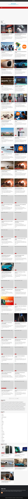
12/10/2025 (6, 206)
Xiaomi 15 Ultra (16, 409)
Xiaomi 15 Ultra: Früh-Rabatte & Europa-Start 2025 (7, 205)
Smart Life (2, 431)
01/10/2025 (6, 324)
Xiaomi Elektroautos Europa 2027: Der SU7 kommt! (20, 390)
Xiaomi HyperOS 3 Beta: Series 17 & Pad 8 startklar (7, 222)
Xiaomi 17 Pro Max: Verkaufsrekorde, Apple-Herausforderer (6, 373)
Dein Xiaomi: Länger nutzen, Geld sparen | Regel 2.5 (20, 306)
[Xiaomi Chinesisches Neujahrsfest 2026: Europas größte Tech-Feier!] (7, 29)
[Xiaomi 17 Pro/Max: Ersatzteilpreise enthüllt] (20, 350)
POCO (2, 428)
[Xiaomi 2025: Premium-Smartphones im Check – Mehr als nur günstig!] (7, 385)
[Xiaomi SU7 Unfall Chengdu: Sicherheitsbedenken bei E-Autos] (20, 182)
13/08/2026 (6, 469)
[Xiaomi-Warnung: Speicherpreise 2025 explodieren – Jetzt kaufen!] (20, 80)
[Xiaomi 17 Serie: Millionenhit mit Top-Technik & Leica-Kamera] (7, 301)
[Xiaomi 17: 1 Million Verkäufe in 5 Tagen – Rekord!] (20, 233)
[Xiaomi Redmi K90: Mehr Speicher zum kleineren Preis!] (20, 132)
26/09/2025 (20, 374)
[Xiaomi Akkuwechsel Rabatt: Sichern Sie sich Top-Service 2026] (20, 29)
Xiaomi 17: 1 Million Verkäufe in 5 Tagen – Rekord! (20, 239)
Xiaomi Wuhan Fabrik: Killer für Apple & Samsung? (6, 138)
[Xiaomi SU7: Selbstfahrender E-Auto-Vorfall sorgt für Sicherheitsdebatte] (7, 266)
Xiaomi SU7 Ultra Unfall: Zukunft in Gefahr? (19, 171)
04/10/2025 (6, 291)
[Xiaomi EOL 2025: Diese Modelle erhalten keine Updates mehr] (20, 334)
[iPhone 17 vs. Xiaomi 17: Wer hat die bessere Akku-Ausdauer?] (7, 334)
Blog (15, 32)
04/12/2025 (19, 53)
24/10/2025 (6, 155)
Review (2, 406)
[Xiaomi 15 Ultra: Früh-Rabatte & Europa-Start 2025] (7, 199)
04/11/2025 (20, 87)
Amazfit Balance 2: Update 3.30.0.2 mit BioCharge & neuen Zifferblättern (6, 103)
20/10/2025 (6, 172)
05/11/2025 (6, 87)
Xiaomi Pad (2, 441)
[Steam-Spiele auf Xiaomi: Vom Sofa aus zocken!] (20, 115)
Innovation (23, 403)
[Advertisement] (14, 14)
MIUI (2, 427)
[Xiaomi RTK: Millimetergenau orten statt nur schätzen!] (20, 148)
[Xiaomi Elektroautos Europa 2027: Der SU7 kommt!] (20, 385)
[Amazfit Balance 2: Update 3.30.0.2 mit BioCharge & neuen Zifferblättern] (7, 98)
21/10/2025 (20, 155)
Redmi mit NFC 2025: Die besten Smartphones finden (19, 290)
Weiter (2, 40)
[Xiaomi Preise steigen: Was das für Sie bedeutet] (7, 148)
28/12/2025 (7, 53)
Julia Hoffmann (3, 53)
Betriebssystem (3, 403)
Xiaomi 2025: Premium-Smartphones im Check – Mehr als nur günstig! (6, 390)
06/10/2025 (20, 240)
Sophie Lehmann (3, 456)
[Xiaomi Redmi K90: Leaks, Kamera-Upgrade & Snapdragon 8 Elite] (7, 250)
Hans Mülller (3, 87)
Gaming (14, 403)
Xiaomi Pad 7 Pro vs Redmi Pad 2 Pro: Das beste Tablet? (7, 290)
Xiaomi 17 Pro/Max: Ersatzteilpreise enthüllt (20, 356)
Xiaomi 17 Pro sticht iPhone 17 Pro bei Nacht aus (20, 272)
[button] (1, 8)
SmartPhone (4, 388)
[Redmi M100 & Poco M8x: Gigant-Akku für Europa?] (7, 449)
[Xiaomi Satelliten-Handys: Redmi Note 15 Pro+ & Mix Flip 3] (7, 64)
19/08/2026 (7, 456)
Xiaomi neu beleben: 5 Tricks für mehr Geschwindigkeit (6, 323)
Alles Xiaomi (13, 3)
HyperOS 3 (20, 403)
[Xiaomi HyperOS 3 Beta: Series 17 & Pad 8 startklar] (7, 216)
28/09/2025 (6, 374)
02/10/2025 (20, 291)
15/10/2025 (20, 172)
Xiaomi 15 (12, 409)
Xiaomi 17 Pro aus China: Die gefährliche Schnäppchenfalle (20, 205)
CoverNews (17, 497)
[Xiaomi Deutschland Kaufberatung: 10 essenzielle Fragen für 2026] (7, 476)
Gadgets (2, 421)
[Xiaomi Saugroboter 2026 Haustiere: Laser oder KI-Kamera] (7, 463)
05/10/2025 (6, 257)
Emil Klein (16, 53)
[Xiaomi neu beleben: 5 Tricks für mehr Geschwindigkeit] (7, 317)
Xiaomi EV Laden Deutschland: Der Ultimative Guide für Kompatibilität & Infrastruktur (20, 468)
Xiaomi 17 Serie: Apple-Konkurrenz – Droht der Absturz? (7, 356)
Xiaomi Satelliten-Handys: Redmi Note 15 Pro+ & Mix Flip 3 (7, 69)
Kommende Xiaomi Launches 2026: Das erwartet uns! (6, 52)
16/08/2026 (20, 456)
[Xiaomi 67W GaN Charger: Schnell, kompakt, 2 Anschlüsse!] (20, 250)
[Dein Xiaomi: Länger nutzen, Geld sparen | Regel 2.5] (20, 301)
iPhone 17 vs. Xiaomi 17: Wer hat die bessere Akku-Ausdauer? (6, 340)
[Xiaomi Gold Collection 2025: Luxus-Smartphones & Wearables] (7, 115)
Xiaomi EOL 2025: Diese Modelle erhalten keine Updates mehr (20, 340)
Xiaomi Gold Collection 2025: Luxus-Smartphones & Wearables (6, 121)
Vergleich (2, 409)
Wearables (6, 409)
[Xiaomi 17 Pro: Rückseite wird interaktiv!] (20, 98)
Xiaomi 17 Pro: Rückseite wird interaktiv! (20, 103)
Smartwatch (21, 406)
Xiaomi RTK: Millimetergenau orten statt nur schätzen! (20, 154)
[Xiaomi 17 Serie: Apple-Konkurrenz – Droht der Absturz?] (7, 350)
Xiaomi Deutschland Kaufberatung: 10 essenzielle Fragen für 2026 (6, 481)
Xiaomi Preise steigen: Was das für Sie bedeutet (6, 154)
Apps (2, 418)
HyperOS (17, 403)
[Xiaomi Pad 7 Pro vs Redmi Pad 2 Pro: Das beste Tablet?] (7, 284)
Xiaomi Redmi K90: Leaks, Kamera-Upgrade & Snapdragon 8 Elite (6, 256)
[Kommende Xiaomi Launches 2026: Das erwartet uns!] (7, 46)
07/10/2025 (6, 240)
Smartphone (13, 406)
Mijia (2, 425)
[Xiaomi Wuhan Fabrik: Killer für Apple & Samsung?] (7, 132)
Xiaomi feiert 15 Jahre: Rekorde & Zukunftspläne (19, 222)
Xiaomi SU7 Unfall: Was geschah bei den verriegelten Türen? (6, 188)
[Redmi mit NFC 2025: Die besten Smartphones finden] (20, 284)
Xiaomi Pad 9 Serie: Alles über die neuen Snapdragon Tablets (20, 455)
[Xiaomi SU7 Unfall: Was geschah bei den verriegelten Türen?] (7, 182)
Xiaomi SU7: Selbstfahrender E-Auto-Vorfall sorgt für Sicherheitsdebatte (6, 272)
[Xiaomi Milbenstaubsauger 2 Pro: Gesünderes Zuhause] (7, 165)
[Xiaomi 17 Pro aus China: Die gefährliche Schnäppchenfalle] (20, 199)
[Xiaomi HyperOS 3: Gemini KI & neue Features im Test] (20, 367)
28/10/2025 (20, 122)
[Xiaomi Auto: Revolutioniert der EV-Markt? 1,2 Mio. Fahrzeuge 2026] (20, 64)
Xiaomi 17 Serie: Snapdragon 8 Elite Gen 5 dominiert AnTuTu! (20, 323)
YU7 (23, 409)
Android (2, 415)
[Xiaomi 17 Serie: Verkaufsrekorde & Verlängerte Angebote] (7, 233)
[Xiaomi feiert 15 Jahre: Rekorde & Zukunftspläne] (20, 216)
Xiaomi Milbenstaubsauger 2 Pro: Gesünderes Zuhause (6, 171)
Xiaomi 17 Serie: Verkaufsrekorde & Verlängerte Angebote (6, 239)
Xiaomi (9, 409)
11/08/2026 (20, 469)
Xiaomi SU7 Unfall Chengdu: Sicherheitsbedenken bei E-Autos (19, 188)
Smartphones (17, 406)
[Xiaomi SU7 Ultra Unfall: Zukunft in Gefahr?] (20, 165)
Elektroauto (10, 403)
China (6, 403)
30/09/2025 (6, 341)
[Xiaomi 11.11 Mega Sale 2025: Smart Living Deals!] (7, 80)
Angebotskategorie (3, 32)
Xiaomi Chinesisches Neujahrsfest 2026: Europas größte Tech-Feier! (6, 34)
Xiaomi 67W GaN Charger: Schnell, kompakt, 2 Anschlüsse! (19, 256)
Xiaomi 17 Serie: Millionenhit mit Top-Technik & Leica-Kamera (6, 306)
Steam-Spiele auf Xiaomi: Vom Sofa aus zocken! (20, 121)
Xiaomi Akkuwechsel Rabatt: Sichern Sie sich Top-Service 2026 (20, 34)
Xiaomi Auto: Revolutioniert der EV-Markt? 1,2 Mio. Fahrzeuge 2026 (20, 69)
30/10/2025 (20, 104)
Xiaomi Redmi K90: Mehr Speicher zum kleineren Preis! (20, 138)
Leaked (2, 424)
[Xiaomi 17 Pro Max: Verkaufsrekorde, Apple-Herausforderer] (7, 367)
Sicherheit (5, 406)
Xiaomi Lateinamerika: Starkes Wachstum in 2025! (20, 52)
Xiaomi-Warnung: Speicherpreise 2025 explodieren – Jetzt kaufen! (20, 86)
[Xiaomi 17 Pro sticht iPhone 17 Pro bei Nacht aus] (20, 266)
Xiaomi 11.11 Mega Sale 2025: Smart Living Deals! (7, 86)
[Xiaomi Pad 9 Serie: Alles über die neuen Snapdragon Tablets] (20, 449)
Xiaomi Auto (18, 168)
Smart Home (9, 406)
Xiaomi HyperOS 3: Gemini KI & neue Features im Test (20, 373)
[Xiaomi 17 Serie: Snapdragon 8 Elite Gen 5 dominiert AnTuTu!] (20, 317)
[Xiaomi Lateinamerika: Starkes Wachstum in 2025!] (20, 46)
